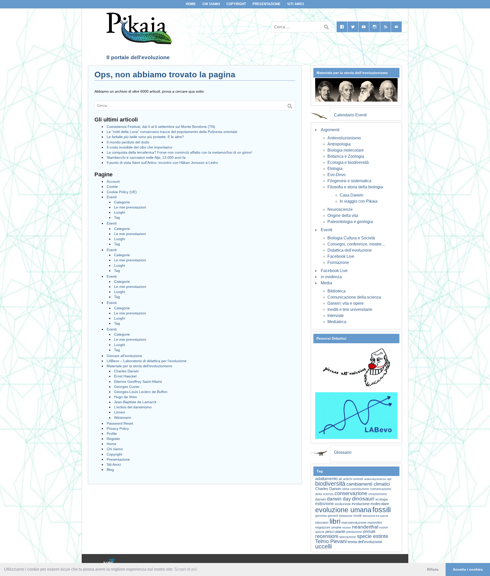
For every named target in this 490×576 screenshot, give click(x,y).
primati (369, 531)
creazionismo (377, 494)
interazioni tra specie (375, 515)
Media (326, 283)
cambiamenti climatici (368, 484)
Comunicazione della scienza (354, 297)
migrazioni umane (328, 527)
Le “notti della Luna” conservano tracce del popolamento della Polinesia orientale (172, 132)
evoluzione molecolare (370, 503)
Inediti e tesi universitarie (349, 309)
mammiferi (375, 522)
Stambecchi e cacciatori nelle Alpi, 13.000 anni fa (146, 157)
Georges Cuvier (127, 387)
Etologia (334, 168)
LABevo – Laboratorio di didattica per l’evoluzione (147, 361)
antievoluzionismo (375, 479)
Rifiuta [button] (432, 569)
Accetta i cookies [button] (468, 569)
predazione (354, 531)
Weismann (122, 417)
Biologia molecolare (345, 150)
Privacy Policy (118, 428)
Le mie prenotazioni (130, 207)
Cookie (112, 187)
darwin (320, 499)
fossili (381, 509)
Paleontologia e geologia (350, 221)
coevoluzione (359, 489)
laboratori (321, 522)
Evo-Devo (336, 175)
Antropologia (339, 144)
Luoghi (119, 212)
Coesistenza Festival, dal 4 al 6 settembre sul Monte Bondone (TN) (161, 127)
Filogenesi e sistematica (349, 181)
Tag (117, 217)
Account (113, 181)
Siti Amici (295, 4)
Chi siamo (211, 4)
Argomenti (330, 130)
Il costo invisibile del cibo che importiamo (139, 147)
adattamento (326, 478)
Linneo (119, 412)
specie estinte (372, 536)
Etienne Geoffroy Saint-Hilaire (138, 381)
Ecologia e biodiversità (348, 162)
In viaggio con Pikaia (358, 201)
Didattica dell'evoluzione (349, 250)
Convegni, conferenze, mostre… (356, 244)
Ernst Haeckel (125, 376)
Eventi (112, 197)
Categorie (122, 202)
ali (340, 479)
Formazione (338, 262)
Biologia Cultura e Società (351, 238)
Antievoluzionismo (344, 138)
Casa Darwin (351, 195)
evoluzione (343, 504)
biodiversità (330, 483)
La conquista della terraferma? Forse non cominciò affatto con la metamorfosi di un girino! (179, 152)
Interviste (335, 315)
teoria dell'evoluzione (365, 542)
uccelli (323, 546)
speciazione (347, 537)
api (389, 479)
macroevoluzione (353, 522)
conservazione (351, 493)
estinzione (324, 503)
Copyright (236, 4)
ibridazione (345, 515)
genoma (321, 515)
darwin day (339, 498)
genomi (333, 516)
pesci (329, 532)
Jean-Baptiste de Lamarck (135, 402)
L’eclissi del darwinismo (133, 407)
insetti (357, 516)
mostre (346, 527)
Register (113, 439)
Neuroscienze (340, 209)
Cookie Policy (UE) (122, 192)
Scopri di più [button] (185, 569)
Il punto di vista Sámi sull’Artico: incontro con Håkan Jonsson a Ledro (162, 163)
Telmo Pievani (331, 541)
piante (340, 532)
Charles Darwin (126, 371)
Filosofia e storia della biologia (355, 187)
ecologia (381, 499)
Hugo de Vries (125, 397)
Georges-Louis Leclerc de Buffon (140, 392)
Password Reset (120, 423)
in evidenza (331, 277)
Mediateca (336, 322)
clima (345, 489)
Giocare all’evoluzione (124, 356)
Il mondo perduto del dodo (128, 142)
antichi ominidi (353, 479)
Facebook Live (340, 256)
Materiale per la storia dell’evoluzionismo (139, 366)
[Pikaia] (138, 42)
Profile (112, 434)
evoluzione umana (343, 510)
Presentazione (266, 4)
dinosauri (363, 498)
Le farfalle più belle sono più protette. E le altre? (145, 137)
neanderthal (365, 527)
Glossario (342, 452)
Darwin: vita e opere (345, 303)
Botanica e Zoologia (345, 156)
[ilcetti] (109, 562)
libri (334, 521)
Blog (110, 470)
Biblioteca (336, 291)
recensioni (326, 536)
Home (191, 4)
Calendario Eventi (350, 115)
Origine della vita (342, 215)
